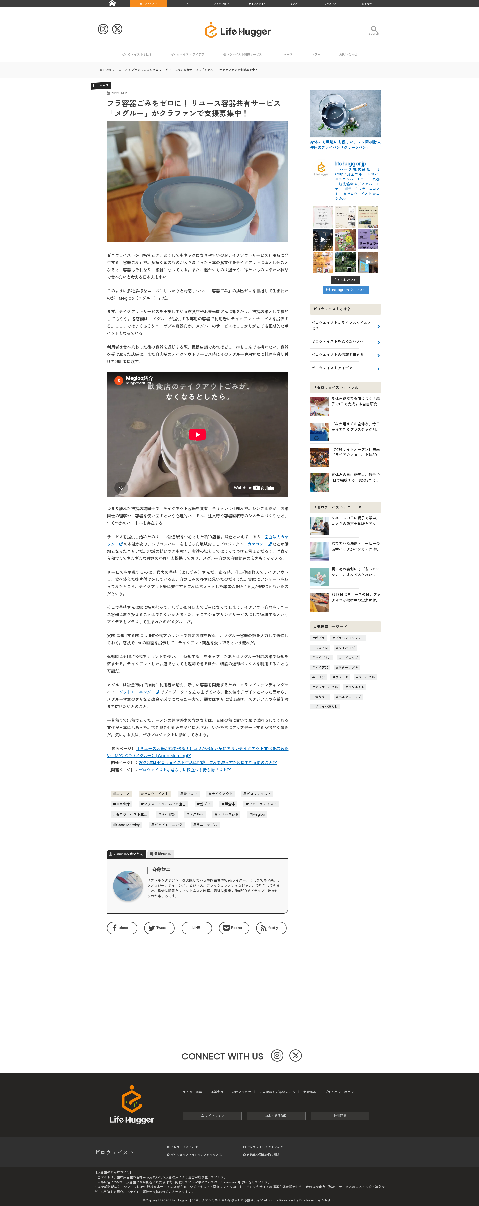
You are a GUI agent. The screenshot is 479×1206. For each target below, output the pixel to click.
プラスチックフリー (349, 638)
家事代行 (367, 4)
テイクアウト (222, 793)
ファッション (221, 4)
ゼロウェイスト (148, 4)
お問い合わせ (348, 54)
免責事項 (309, 1092)
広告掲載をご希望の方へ (277, 1092)
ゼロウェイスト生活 (131, 814)
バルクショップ (350, 697)
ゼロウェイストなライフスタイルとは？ (341, 325)
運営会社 (217, 1092)
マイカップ (350, 657)
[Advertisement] (151, 979)
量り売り (190, 793)
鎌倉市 (230, 804)
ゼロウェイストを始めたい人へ (337, 341)
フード (185, 4)
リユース (341, 677)
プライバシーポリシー (341, 1092)
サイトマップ (214, 1115)
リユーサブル (206, 824)
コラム (315, 54)
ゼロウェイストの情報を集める (337, 354)
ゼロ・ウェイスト (263, 804)
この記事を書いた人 (128, 854)
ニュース (287, 54)
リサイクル (367, 677)
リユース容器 (228, 814)
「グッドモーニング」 (135, 692)
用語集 (341, 1115)
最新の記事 (162, 854)
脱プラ (205, 804)
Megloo (258, 814)
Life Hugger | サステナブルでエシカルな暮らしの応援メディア (216, 1200)
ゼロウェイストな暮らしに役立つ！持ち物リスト (183, 770)
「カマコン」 (255, 544)
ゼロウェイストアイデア (332, 368)
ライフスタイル (257, 4)
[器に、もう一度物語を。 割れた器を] (345, 216)
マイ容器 (168, 814)
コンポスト (356, 687)
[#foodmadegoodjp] (368, 262)
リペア (320, 677)
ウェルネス (330, 4)
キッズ (294, 4)
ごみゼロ (321, 648)
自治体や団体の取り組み (263, 1155)
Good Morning (128, 824)
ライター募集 (192, 1092)
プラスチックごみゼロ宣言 (165, 804)
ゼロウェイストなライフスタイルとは (196, 1155)
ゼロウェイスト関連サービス (242, 54)
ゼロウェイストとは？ (137, 54)
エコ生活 (123, 804)
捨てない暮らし (326, 707)
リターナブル (348, 667)
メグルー (196, 814)
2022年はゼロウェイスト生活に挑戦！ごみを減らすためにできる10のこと (206, 763)
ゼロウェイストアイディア (265, 1147)
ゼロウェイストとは (184, 1147)
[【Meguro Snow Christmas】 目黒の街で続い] (323, 239)
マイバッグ (347, 648)
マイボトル (323, 657)
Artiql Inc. (329, 1200)
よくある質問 (277, 1115)
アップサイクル (326, 687)
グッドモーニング (168, 824)
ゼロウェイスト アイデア (187, 54)
